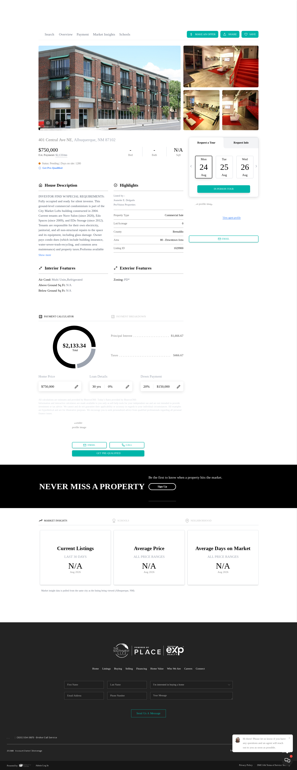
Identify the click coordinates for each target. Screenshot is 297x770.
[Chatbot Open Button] (287, 760)
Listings (106, 668)
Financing (141, 668)
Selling (129, 668)
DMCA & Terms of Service (269, 765)
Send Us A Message (148, 713)
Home (95, 668)
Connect (200, 668)
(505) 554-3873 (25, 737)
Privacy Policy (246, 765)
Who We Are (174, 668)
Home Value (157, 668)
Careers (188, 668)
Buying (118, 668)
